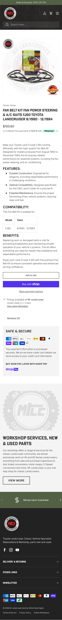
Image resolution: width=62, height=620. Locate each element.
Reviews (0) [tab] (13, 318)
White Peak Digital (36, 608)
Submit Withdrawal (41, 613)
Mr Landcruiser (15, 608)
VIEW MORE (16, 480)
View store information (17, 306)
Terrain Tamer (9, 105)
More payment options (31, 291)
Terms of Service (9, 613)
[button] (51, 13)
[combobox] (31, 24)
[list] (31, 67)
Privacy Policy (25, 613)
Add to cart (31, 275)
